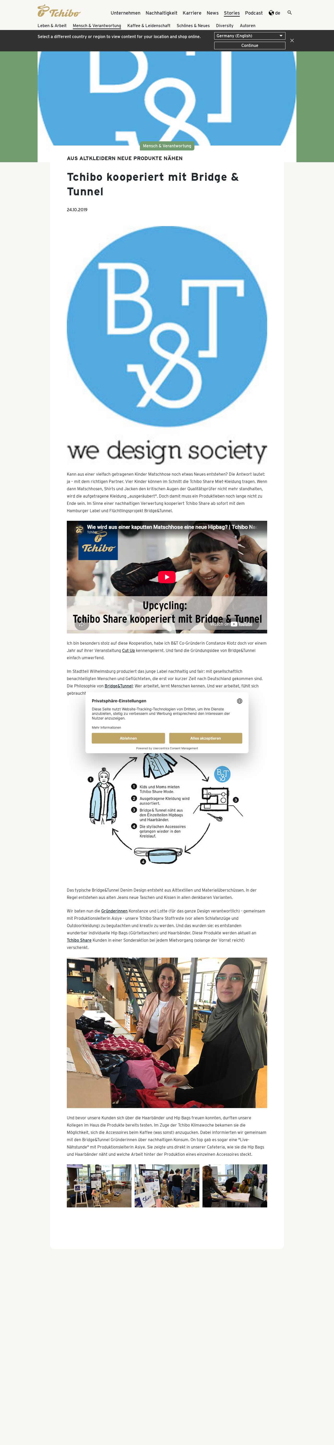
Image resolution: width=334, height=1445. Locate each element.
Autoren (247, 25)
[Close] (290, 40)
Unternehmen (125, 13)
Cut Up (128, 650)
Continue (249, 45)
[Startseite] (59, 15)
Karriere (192, 13)
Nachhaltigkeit (161, 13)
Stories (232, 13)
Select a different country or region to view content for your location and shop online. (119, 36)
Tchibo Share (79, 940)
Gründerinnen (114, 911)
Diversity (225, 25)
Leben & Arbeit (52, 25)
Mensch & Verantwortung (97, 25)
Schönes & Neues (193, 25)
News (213, 13)
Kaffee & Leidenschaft (148, 25)
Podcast (254, 13)
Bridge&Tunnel (119, 686)
